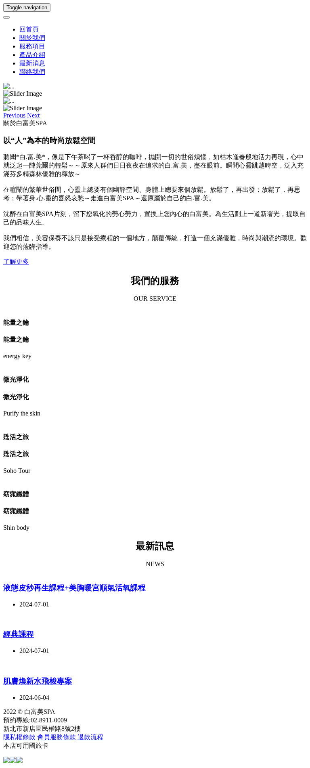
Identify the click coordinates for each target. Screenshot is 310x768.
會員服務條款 (56, 737)
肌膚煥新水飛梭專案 (37, 681)
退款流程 (90, 737)
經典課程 (18, 634)
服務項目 (32, 46)
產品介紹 (32, 54)
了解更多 (16, 261)
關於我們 (32, 37)
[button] (15, 115)
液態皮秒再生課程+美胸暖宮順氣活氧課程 (74, 587)
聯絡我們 (32, 71)
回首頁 (29, 29)
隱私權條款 (19, 737)
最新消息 (32, 63)
